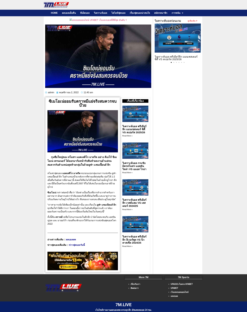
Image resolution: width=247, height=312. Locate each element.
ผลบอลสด (71, 239)
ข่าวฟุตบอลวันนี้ (77, 245)
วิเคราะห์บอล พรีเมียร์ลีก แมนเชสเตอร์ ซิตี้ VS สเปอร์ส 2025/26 (134, 129)
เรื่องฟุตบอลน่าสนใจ (140, 13)
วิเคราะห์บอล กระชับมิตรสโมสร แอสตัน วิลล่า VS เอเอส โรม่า (134, 166)
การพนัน (176, 13)
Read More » (127, 136)
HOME (54, 13)
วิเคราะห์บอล (100, 13)
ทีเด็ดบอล (85, 13)
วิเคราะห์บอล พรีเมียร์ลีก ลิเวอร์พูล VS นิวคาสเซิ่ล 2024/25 (134, 239)
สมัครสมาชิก (160, 13)
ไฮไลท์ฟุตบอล (118, 13)
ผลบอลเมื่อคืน (69, 13)
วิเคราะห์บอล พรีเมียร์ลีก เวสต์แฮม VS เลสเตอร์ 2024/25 (134, 202)
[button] (171, 62)
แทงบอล (174, 296)
